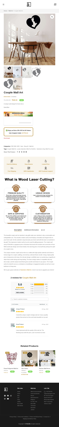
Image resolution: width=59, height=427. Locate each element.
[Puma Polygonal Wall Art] (12, 358)
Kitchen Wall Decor (44, 368)
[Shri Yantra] (29, 358)
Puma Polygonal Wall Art (11, 368)
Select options (31, 361)
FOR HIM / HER (15, 146)
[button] (52, 17)
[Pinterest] (21, 152)
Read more (13, 361)
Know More (6, 107)
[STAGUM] (40, 4)
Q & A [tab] (43, 230)
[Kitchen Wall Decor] (47, 358)
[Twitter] (19, 152)
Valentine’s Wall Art (25, 270)
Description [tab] (18, 230)
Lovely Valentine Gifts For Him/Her (26, 149)
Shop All (26, 146)
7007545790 (49, 391)
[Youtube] (7, 398)
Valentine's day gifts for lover (45, 149)
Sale (21, 146)
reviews (13, 96)
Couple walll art (11, 149)
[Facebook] (17, 152)
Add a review (20, 292)
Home (5, 11)
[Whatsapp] (11, 395)
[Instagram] (4, 398)
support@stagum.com (49, 393)
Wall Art (11, 11)
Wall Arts (33, 388)
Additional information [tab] (31, 230)
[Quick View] (11, 361)
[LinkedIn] (26, 152)
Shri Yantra (24, 368)
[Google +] (24, 152)
